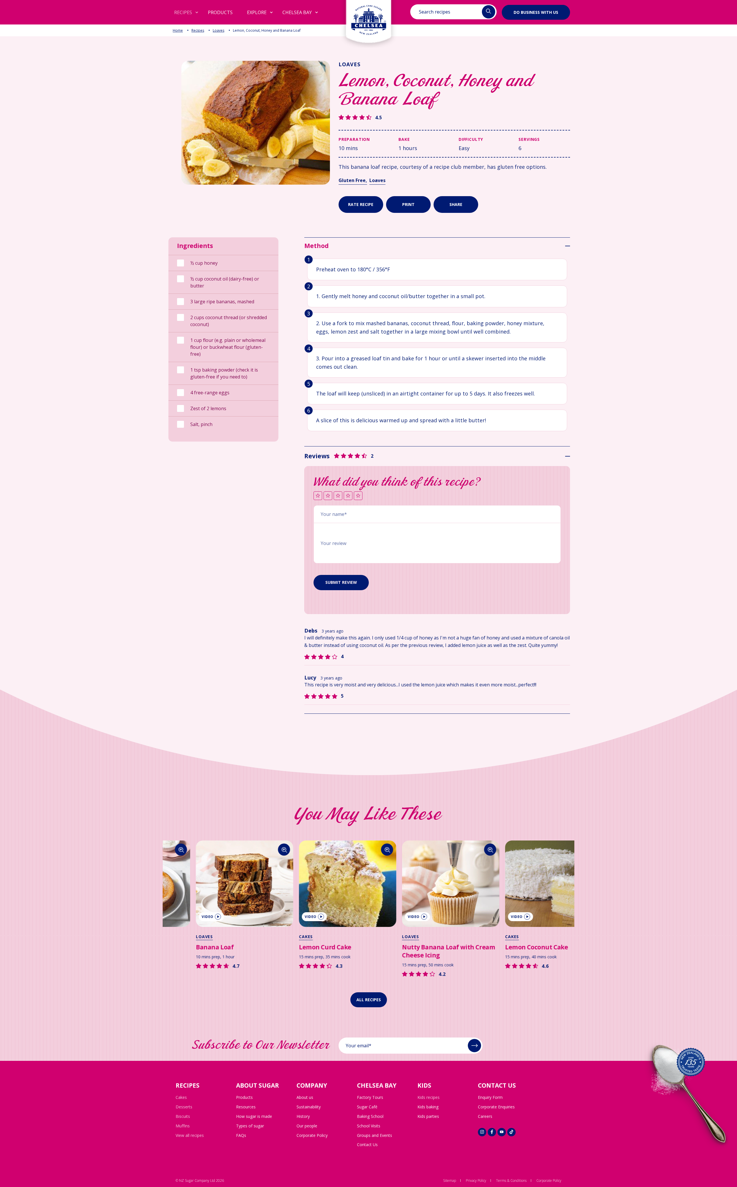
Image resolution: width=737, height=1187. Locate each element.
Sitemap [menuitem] (449, 1180)
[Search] (254, 849)
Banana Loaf (184, 947)
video (177, 916)
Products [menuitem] (244, 1097)
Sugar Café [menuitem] (367, 1107)
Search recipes (434, 12)
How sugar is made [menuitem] (254, 1116)
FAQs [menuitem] (241, 1135)
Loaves (218, 30)
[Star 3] (338, 496)
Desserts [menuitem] (184, 1107)
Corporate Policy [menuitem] (312, 1135)
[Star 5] (358, 496)
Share (455, 204)
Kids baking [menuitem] (427, 1107)
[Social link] (482, 1132)
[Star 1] (318, 496)
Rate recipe (360, 204)
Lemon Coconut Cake (506, 947)
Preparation (354, 139)
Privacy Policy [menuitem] (476, 1180)
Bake (404, 139)
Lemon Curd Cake (295, 947)
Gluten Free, (353, 180)
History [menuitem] (303, 1116)
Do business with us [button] (536, 12)
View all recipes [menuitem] (190, 1135)
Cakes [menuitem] (181, 1097)
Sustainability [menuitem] (309, 1107)
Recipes (197, 30)
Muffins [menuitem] (183, 1126)
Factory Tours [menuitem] (370, 1097)
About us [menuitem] (305, 1097)
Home (178, 30)
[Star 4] (348, 496)
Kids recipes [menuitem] (428, 1097)
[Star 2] (328, 496)
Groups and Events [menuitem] (374, 1135)
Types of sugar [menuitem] (250, 1126)
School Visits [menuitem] (368, 1126)
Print (408, 204)
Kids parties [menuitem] (428, 1116)
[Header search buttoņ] (488, 11)
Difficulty (471, 139)
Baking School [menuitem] (370, 1116)
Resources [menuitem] (246, 1107)
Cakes (275, 936)
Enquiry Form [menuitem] (490, 1097)
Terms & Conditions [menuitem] (511, 1180)
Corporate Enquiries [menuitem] (496, 1107)
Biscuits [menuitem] (183, 1116)
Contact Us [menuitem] (367, 1144)
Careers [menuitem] (485, 1116)
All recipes (368, 999)
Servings (529, 139)
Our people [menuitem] (307, 1126)
